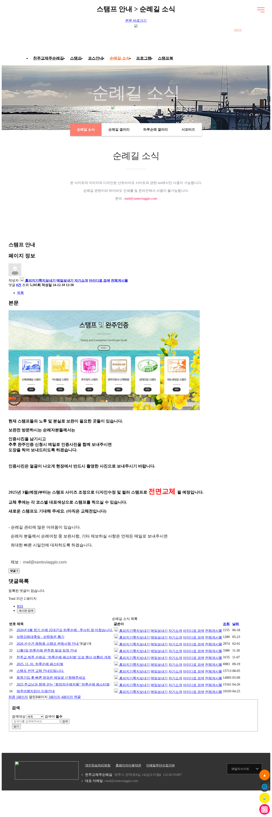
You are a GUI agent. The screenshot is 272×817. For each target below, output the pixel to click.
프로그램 (144, 58)
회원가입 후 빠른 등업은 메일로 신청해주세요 (51, 677)
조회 (226, 624)
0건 (18, 285)
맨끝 (77, 697)
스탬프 (76, 58)
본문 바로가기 (136, 20)
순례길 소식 (120, 58)
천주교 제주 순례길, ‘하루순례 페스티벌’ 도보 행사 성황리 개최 (64, 657)
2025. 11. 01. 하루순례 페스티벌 (40, 664)
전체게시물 (119, 280)
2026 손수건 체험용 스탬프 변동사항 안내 (48, 643)
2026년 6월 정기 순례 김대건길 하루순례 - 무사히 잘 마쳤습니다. (65, 630)
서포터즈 (188, 129)
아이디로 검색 (99, 280)
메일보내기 (65, 280)
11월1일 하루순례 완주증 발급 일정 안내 (47, 650)
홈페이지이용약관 (128, 765)
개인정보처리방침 (97, 765)
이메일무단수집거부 (160, 765)
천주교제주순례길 (48, 58)
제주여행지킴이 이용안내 (36, 691)
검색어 (53, 716)
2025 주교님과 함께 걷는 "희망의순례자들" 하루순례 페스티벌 (63, 684)
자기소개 (81, 280)
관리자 (238, 29)
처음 (11, 697)
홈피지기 (31, 280)
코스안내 (95, 58)
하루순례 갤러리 (155, 129)
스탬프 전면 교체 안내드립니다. (40, 671)
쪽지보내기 (47, 280)
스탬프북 (165, 58)
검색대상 (19, 716)
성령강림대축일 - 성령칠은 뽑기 (40, 637)
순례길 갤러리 (119, 129)
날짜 (235, 624)
